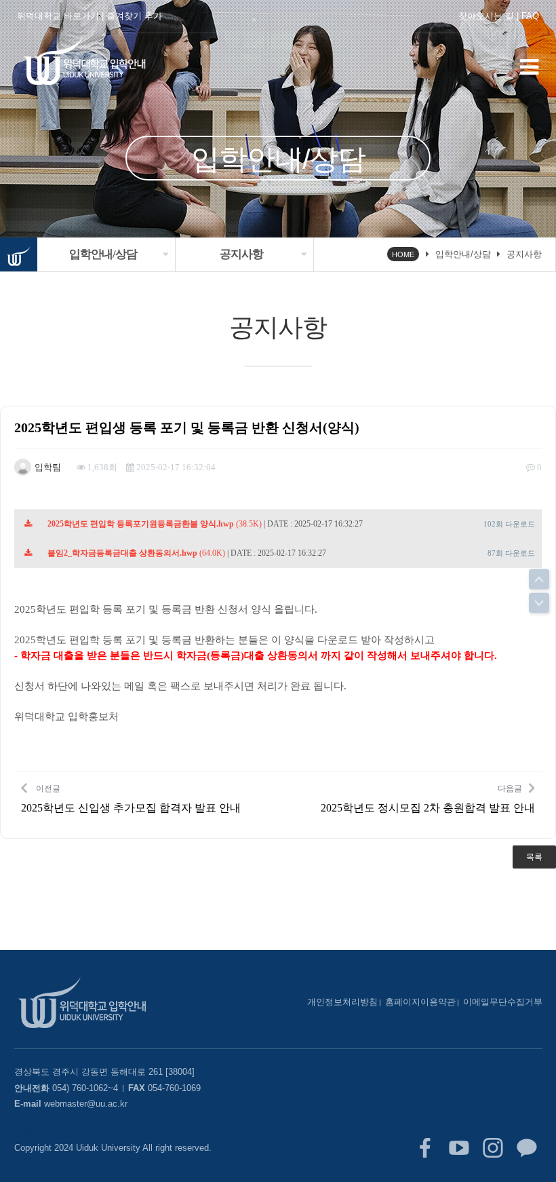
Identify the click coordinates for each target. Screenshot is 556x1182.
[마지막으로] (539, 603)
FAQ (530, 16)
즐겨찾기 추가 (134, 16)
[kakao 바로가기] (527, 1148)
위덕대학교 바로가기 (58, 16)
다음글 (428, 799)
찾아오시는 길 (486, 16)
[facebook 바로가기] (425, 1148)
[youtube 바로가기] (459, 1148)
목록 (534, 857)
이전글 (131, 799)
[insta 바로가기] (493, 1148)
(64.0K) (136, 553)
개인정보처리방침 (342, 1002)
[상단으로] (539, 579)
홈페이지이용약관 (420, 1002)
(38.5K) (154, 524)
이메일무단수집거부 (502, 1002)
